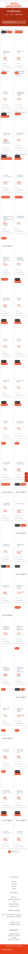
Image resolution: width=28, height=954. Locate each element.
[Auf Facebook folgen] (11, 862)
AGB (14, 901)
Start (6, 14)
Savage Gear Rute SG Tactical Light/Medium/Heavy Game (8, 218)
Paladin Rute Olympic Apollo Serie (6, 53)
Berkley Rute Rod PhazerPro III (6, 300)
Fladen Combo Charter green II (20, 463)
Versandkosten (6, 149)
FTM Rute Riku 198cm (20, 545)
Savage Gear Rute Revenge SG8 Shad (6, 628)
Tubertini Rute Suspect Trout (20, 422)
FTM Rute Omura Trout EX (7, 176)
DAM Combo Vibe (6, 709)
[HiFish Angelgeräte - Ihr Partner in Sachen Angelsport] (13, 5)
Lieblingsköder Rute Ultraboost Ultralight (20, 94)
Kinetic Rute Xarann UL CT (6, 586)
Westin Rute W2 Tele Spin (20, 176)
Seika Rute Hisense (5, 422)
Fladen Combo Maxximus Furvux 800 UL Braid (6, 259)
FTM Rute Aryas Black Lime (21, 134)
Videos (14, 888)
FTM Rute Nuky (20, 503)
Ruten (11, 14)
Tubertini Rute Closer (20, 52)
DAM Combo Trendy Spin (6, 750)
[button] (3, 5)
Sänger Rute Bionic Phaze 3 (6, 545)
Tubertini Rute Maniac (20, 381)
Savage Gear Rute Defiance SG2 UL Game (20, 259)
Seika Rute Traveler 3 (5, 93)
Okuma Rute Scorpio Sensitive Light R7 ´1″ (20, 628)
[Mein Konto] (23, 5)
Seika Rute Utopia (19, 299)
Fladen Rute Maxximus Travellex (20, 587)
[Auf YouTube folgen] (17, 862)
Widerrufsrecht (14, 906)
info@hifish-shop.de (14, 924)
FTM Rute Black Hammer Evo (20, 217)
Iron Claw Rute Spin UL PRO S (6, 463)
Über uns (14, 881)
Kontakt (14, 886)
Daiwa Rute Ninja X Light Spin (20, 792)
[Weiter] (18, 851)
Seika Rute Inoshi (5, 340)
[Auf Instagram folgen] (14, 862)
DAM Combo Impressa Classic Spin (7, 792)
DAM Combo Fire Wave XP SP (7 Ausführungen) (20, 669)
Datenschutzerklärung (14, 899)
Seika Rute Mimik (19, 340)
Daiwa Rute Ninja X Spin (20, 832)
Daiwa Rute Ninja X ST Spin (7, 832)
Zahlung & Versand (14, 904)
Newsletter (14, 884)
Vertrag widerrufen (7, 949)
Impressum (14, 897)
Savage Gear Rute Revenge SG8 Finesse (6, 669)
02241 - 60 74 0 (15, 922)
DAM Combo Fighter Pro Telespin (20, 710)
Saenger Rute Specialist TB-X (6, 504)
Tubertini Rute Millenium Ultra (6, 134)
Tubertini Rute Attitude (6, 381)
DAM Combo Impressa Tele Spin (20, 751)
